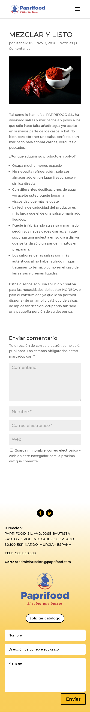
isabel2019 (24, 43)
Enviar (73, 699)
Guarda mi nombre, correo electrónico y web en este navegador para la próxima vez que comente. (45, 456)
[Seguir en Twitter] (49, 513)
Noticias (66, 43)
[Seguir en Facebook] (40, 513)
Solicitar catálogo (45, 618)
